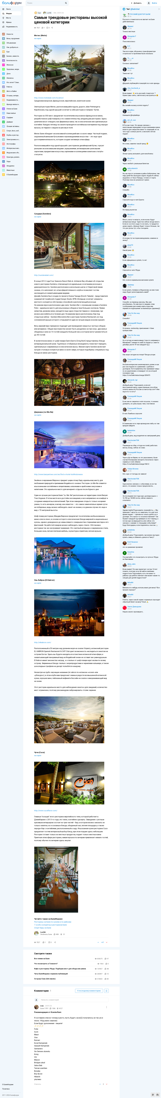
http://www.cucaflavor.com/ (45, 810)
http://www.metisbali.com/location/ (49, 98)
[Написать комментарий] (153, 1095)
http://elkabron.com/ (42, 642)
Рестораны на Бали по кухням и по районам (52, 922)
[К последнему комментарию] (158, 1095)
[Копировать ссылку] (52, 28)
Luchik (43, 932)
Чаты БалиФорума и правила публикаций (51, 974)
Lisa (41, 1006)
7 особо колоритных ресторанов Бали (50, 925)
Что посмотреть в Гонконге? (46, 964)
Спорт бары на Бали (42, 928)
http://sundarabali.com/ (44, 275)
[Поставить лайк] (98, 942)
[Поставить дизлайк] (107, 942)
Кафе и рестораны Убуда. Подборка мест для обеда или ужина (60, 969)
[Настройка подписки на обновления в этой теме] (106, 991)
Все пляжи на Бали (42, 959)
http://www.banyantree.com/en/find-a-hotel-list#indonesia (58, 474)
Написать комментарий (50, 1000)
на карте (37, 38)
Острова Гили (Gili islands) (45, 979)
